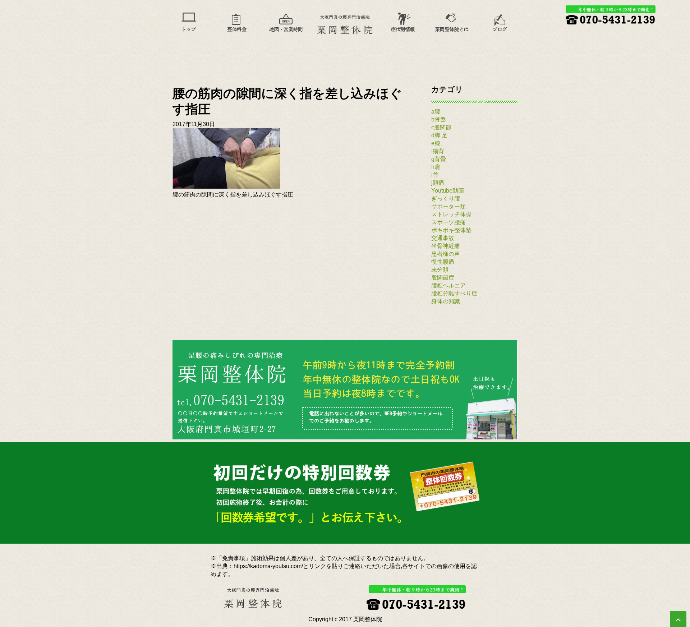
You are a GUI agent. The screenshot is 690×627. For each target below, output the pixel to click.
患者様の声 (445, 254)
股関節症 (442, 278)
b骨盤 (438, 119)
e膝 (435, 143)
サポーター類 (448, 206)
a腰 (435, 112)
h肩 (435, 167)
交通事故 (442, 238)
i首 (434, 175)
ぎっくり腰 (445, 198)
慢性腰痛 (442, 262)
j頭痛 (437, 183)
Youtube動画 (447, 191)
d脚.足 (439, 135)
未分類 (439, 270)
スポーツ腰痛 (448, 222)
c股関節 (441, 127)
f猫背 (437, 151)
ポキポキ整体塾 (451, 230)
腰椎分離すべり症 (454, 293)
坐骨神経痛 (445, 246)
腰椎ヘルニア (448, 285)
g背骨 (438, 159)
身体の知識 (445, 301)
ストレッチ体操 (451, 214)
